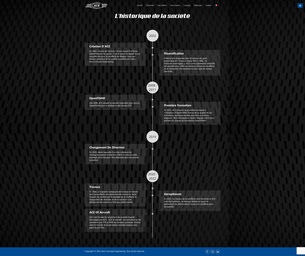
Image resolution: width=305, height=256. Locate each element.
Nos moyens (175, 5)
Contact (208, 5)
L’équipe (187, 5)
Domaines (150, 5)
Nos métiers (162, 5)
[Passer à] (216, 5)
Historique (198, 5)
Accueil (139, 5)
